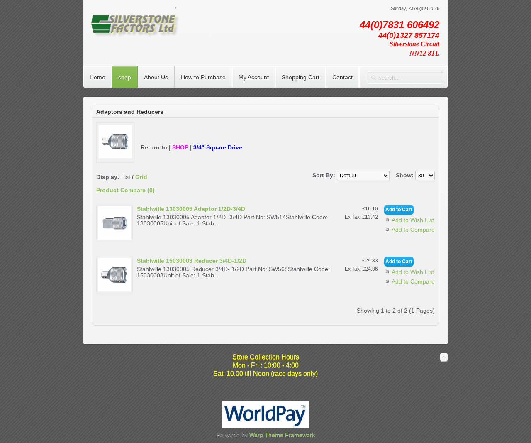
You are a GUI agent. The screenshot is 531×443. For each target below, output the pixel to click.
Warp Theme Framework (282, 434)
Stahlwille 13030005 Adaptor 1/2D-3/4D (191, 209)
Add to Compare (413, 229)
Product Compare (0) (125, 190)
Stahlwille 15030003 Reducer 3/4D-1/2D (191, 260)
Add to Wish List (413, 220)
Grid (141, 177)
